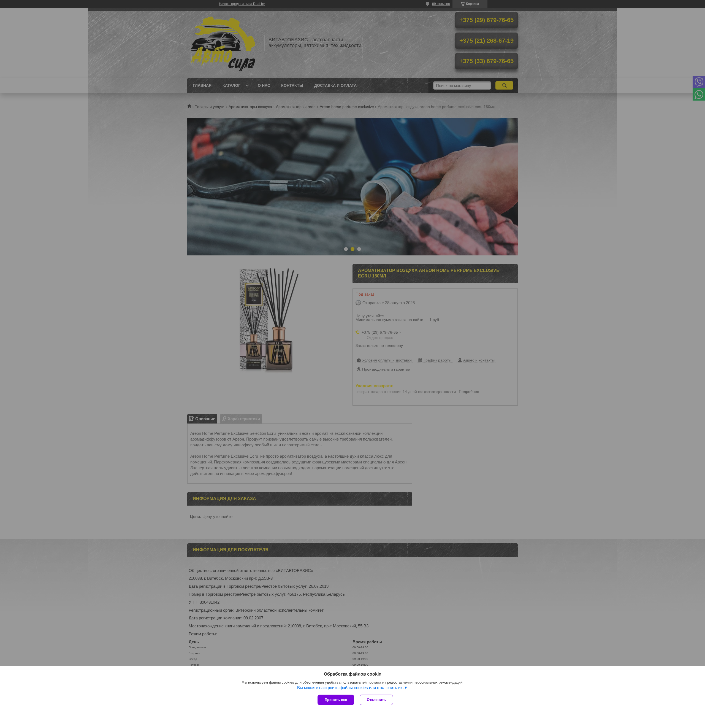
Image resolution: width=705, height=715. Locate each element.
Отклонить (376, 700)
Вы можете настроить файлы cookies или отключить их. (350, 687)
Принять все (336, 700)
